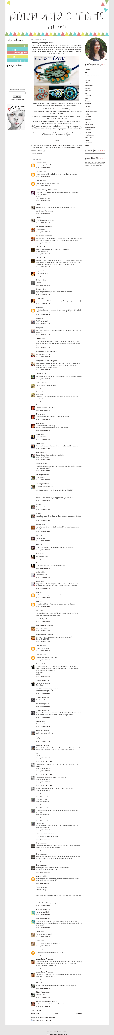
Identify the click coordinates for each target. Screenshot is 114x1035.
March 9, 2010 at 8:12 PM (43, 988)
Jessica (38, 405)
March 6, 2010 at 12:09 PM (43, 726)
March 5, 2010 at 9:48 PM (43, 621)
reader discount (90, 127)
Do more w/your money (92, 75)
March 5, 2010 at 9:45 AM (43, 213)
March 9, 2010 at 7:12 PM (43, 968)
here (60, 130)
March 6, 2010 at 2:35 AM (43, 676)
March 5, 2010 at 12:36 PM (43, 356)
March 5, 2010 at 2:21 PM (43, 439)
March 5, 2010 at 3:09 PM (43, 470)
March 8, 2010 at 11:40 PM (43, 955)
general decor (89, 85)
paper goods (89, 122)
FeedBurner (21, 99)
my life (87, 114)
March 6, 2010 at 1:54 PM (43, 770)
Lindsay (38, 339)
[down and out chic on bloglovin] (16, 130)
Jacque (38, 307)
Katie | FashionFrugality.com (46, 762)
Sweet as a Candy (58, 145)
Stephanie (39, 843)
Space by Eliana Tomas (44, 834)
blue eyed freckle (43, 111)
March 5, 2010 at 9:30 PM (43, 597)
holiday (87, 98)
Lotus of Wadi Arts (42, 959)
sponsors (88, 132)
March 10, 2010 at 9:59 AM (43, 1006)
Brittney (38, 280)
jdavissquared (41, 474)
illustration (88, 101)
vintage (87, 140)
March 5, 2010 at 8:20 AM (43, 185)
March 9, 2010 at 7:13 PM (43, 979)
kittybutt (39, 524)
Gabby (38, 434)
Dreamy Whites (41, 664)
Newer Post (35, 1013)
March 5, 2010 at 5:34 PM (43, 549)
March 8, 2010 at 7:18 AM (43, 936)
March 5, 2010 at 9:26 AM (43, 200)
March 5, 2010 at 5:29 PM (43, 531)
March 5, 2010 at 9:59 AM (43, 231)
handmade (88, 96)
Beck (37, 535)
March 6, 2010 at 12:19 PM (43, 741)
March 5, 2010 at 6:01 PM (43, 559)
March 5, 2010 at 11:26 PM (43, 630)
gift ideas (88, 88)
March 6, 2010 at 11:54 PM (43, 804)
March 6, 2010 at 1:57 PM (43, 782)
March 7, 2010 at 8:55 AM (43, 872)
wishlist (87, 145)
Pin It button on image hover (57, 1034)
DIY (86, 72)
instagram (88, 103)
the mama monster (42, 226)
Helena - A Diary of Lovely (45, 190)
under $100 (88, 137)
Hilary (38, 318)
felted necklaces (56, 105)
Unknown (39, 162)
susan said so (41, 730)
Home (57, 1013)
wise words (88, 143)
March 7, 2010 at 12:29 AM (43, 830)
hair (86, 93)
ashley (38, 572)
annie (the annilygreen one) (45, 1001)
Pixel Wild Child (41, 909)
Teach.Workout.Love (43, 625)
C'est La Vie (40, 383)
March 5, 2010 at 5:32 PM (43, 540)
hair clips (40, 105)
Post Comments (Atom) (48, 1017)
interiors (87, 106)
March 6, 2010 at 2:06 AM (43, 650)
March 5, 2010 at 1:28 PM (43, 430)
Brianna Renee (41, 697)
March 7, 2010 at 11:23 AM (43, 883)
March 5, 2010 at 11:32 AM (43, 323)
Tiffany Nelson (41, 983)
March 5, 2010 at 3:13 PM (43, 479)
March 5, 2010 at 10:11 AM (43, 253)
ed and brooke (41, 247)
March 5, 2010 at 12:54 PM (43, 378)
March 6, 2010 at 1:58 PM (43, 793)
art (86, 77)
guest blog (88, 90)
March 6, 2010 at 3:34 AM (43, 706)
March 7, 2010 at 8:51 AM (43, 850)
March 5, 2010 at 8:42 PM (43, 577)
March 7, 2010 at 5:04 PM (43, 914)
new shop (88, 116)
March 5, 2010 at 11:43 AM (43, 347)
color (86, 82)
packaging (88, 119)
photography (89, 124)
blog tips (87, 80)
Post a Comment (36, 1010)
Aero (37, 592)
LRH (37, 204)
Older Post (78, 1013)
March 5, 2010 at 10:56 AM (43, 314)
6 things (87, 69)
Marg (37, 950)
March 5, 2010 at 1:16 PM (43, 388)
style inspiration (90, 135)
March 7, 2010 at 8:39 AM (43, 839)
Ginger (38, 271)
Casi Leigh (39, 373)
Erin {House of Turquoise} (45, 351)
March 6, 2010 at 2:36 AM (43, 693)
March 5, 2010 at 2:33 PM (43, 459)
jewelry (87, 109)
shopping (88, 129)
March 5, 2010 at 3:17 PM (43, 509)
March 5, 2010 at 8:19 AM (43, 167)
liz (37, 504)
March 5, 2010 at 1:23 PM (43, 410)
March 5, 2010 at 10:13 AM (43, 276)
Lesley (38, 931)
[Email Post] (43, 150)
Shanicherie (40, 452)
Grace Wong (40, 797)
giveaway (39, 153)
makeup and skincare (91, 111)
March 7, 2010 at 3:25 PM (43, 905)
